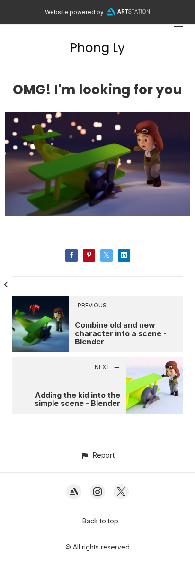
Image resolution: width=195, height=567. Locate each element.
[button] (97, 455)
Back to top (100, 521)
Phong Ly (97, 47)
